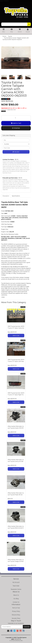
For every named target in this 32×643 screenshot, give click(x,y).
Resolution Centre (16, 589)
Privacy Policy (16, 611)
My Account (16, 582)
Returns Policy (16, 615)
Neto (22, 640)
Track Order (16, 586)
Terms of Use (16, 608)
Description (6, 196)
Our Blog (16, 598)
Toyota (10, 36)
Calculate (16, 152)
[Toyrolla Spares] (16, 11)
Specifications (16, 196)
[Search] (29, 24)
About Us (16, 595)
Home (4, 36)
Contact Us (16, 602)
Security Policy (16, 618)
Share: (3, 99)
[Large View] (4, 77)
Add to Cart (16, 123)
